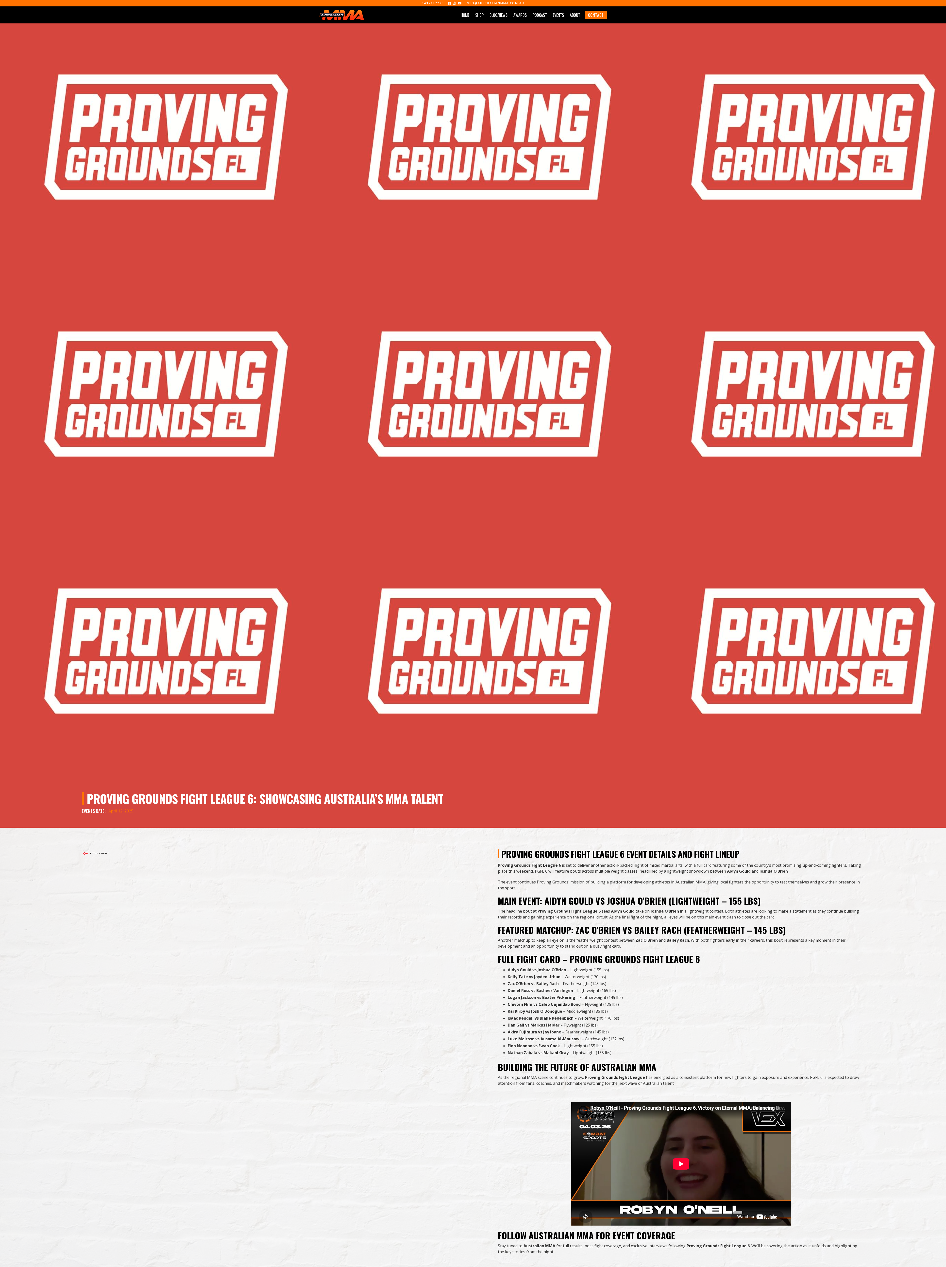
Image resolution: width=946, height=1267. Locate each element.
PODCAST (540, 15)
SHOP (479, 15)
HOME (465, 15)
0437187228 (433, 3)
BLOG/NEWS (498, 15)
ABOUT (575, 15)
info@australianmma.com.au (495, 3)
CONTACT (596, 15)
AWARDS (520, 15)
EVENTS (558, 15)
